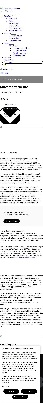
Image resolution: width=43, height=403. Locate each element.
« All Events (4, 73)
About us (7, 33)
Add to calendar (11, 108)
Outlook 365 (8, 116)
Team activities (15, 30)
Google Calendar (10, 114)
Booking (9, 62)
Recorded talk (11, 221)
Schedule (7, 58)
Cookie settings (20, 397)
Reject (29, 391)
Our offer (7, 16)
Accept (11, 391)
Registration (8, 60)
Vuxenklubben (15, 40)
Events (6, 43)
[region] (20, 374)
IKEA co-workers (9, 104)
